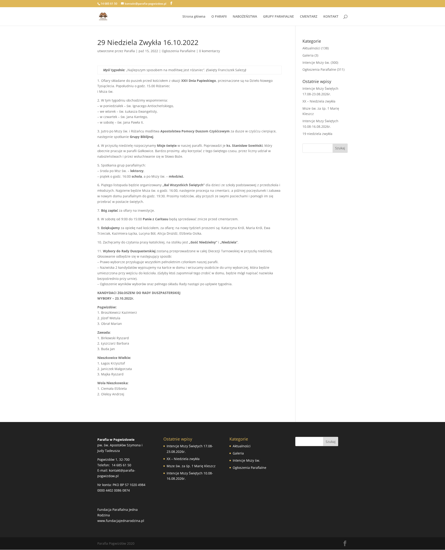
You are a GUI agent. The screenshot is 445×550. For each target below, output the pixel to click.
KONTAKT (330, 17)
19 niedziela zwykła (317, 133)
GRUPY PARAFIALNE (278, 17)
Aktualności (311, 48)
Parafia (129, 51)
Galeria (308, 55)
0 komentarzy (209, 51)
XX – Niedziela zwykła (318, 101)
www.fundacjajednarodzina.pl (120, 520)
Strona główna (193, 17)
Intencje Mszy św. (316, 62)
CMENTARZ (308, 17)
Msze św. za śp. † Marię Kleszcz (191, 466)
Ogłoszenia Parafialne (178, 51)
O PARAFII (219, 17)
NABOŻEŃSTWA (245, 17)
